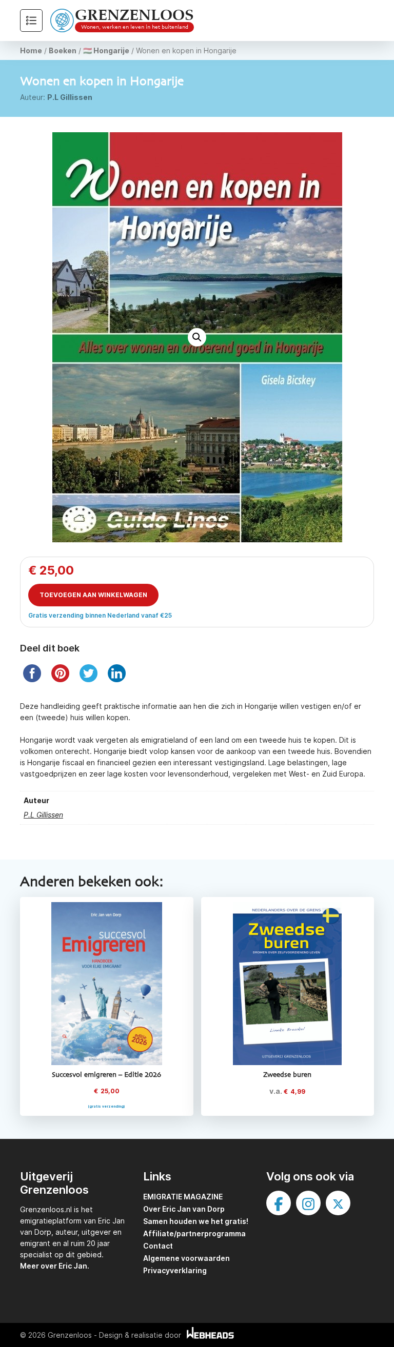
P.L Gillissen (69, 97)
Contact (158, 1245)
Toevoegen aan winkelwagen (93, 595)
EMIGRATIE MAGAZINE (183, 1196)
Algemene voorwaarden (186, 1258)
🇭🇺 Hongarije (106, 50)
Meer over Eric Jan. (54, 1265)
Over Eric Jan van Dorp (184, 1209)
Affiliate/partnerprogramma (194, 1233)
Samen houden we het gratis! (195, 1221)
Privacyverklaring (175, 1270)
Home (31, 50)
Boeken (62, 50)
